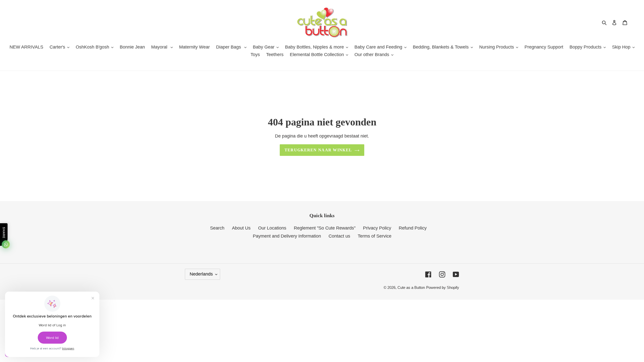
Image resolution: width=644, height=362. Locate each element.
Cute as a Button (411, 287)
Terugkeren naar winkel (318, 150)
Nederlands (201, 274)
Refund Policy (413, 228)
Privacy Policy (377, 228)
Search (217, 228)
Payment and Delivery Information (287, 236)
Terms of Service (374, 236)
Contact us (339, 236)
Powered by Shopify (442, 287)
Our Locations (272, 228)
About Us (241, 228)
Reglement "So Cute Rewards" (324, 228)
